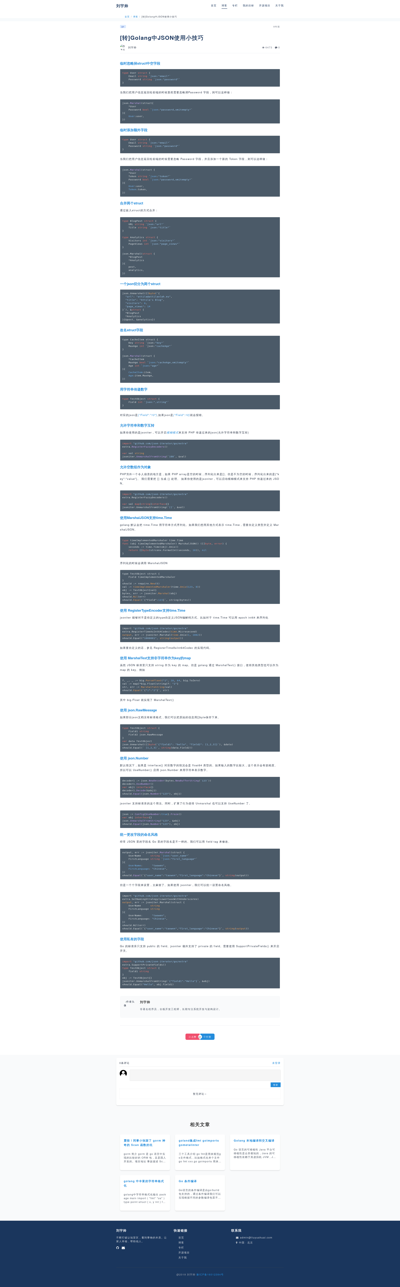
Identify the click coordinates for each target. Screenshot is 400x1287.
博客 (224, 5)
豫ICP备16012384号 (210, 1274)
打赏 (208, 1036)
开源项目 (264, 5)
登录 (275, 1084)
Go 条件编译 (188, 1181)
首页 (214, 5)
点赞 (193, 1036)
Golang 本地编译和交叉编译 (254, 1140)
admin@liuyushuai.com (256, 1237)
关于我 (279, 5)
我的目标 (248, 5)
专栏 (235, 5)
